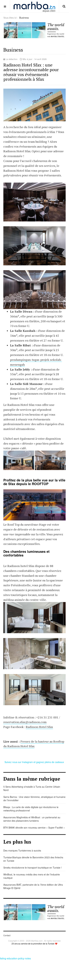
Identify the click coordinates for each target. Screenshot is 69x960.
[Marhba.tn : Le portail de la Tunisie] (34, 6)
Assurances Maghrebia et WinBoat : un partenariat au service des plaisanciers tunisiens (31, 819)
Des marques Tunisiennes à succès (22, 850)
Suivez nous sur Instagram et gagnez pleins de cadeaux (35, 762)
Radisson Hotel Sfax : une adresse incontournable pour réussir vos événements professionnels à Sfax (31, 72)
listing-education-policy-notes (15, 958)
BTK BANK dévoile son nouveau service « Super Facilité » (34, 827)
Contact (6, 935)
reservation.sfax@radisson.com (25, 722)
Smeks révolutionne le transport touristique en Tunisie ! (32, 867)
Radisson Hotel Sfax (39, 727)
